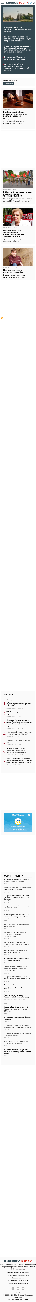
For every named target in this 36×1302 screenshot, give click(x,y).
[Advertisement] (18, 150)
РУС (20, 1293)
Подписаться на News (2, 318)
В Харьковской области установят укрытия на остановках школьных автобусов (16, 898)
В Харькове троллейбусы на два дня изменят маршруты (17, 907)
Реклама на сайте (18, 1278)
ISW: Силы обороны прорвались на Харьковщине (19, 713)
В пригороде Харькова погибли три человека (14, 58)
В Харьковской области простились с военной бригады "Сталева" (19, 733)
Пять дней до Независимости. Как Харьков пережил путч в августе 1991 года (16, 1009)
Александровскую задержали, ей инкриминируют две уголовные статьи (13, 232)
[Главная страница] (18, 1261)
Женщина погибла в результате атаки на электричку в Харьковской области (16, 67)
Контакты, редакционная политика (18, 1272)
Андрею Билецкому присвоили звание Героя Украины (15, 951)
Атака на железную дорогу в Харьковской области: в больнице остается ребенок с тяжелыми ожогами (17, 49)
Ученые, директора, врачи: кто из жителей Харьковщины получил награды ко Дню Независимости (16, 916)
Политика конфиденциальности (18, 1281)
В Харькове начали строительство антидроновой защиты (18, 29)
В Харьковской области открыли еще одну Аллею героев (17, 1034)
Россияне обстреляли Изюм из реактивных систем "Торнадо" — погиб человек (16, 968)
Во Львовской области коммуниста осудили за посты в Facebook (15, 113)
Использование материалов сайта (18, 1275)
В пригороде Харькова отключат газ (18, 741)
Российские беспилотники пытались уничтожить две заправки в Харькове (18, 1026)
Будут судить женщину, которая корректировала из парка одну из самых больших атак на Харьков (19, 760)
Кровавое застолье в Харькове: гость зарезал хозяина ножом (17, 889)
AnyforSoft (24, 1299)
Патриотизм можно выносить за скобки (13, 271)
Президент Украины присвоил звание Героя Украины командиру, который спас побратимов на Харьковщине (19, 723)
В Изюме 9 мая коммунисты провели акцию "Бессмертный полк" (17, 193)
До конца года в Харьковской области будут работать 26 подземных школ (15, 934)
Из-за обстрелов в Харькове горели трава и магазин (17, 925)
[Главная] (17, 3)
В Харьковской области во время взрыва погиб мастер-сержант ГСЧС (17, 978)
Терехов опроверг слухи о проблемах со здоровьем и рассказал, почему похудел (16, 750)
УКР (30, 3)
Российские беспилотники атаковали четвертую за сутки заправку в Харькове (18, 38)
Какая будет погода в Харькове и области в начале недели (16, 1042)
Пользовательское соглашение (18, 1283)
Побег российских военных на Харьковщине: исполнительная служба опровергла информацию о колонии (18, 703)
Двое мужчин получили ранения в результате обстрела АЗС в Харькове (17, 943)
